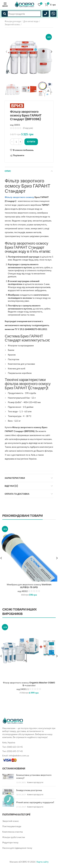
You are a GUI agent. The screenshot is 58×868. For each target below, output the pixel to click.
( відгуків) (28, 128)
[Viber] (53, 14)
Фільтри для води (13, 21)
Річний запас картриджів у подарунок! (35, 802)
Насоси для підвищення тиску (17, 848)
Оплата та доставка (17, 493)
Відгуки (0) (11, 485)
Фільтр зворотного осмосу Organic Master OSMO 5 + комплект (29, 684)
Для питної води (30, 21)
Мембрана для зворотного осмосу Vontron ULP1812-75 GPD (29, 586)
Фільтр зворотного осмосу (19, 197)
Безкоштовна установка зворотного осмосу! (34, 776)
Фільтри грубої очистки (13, 837)
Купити (31, 141)
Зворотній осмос (12, 24)
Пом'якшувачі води (11, 826)
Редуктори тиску (10, 842)
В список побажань (23, 150)
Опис (8, 171)
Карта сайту (43, 861)
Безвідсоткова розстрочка (29, 790)
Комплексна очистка (12, 831)
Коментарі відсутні (35, 782)
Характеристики (15, 478)
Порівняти (18, 155)
